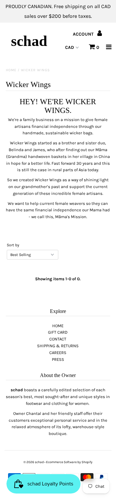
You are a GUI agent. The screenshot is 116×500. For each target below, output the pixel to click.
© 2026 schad (34, 462)
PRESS (58, 359)
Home (11, 70)
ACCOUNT (84, 34)
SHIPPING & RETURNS (58, 345)
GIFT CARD (58, 332)
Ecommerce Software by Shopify (69, 462)
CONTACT (57, 339)
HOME (57, 325)
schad (29, 41)
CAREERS (57, 352)
